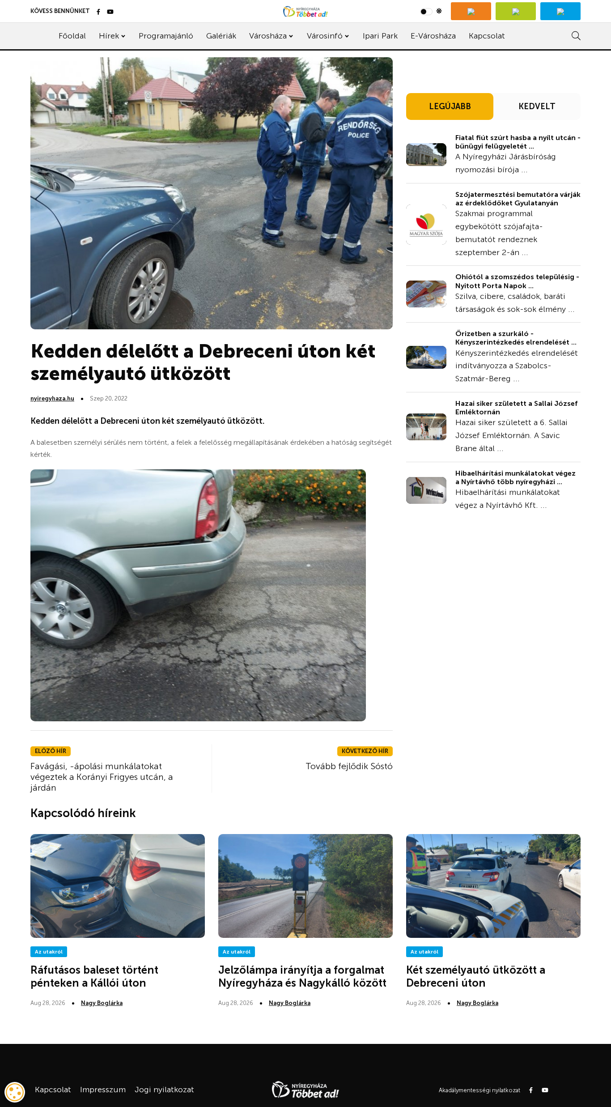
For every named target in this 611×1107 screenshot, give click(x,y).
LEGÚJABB (450, 106)
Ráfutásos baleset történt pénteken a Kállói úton (94, 976)
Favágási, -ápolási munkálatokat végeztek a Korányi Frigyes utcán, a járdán (101, 777)
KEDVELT (537, 106)
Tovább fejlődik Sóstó (349, 766)
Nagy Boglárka (102, 1003)
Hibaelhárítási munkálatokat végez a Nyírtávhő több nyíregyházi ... (515, 477)
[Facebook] (98, 12)
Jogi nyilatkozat (164, 1089)
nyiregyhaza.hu (52, 398)
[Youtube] (110, 12)
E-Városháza (433, 36)
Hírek (109, 36)
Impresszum (103, 1089)
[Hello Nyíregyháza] (560, 11)
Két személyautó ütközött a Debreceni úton (475, 976)
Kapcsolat (487, 36)
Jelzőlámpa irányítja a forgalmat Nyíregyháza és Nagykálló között (302, 976)
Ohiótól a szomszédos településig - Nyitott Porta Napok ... (517, 281)
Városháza (268, 36)
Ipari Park (380, 36)
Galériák (221, 36)
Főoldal (72, 36)
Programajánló (166, 36)
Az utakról (49, 952)
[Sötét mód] (431, 11)
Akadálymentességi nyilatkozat (479, 1090)
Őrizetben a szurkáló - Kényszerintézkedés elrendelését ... (516, 337)
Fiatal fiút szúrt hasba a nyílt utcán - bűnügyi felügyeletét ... (518, 141)
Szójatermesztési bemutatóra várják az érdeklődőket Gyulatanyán (518, 198)
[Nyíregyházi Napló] (516, 11)
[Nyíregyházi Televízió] (471, 11)
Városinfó (325, 36)
